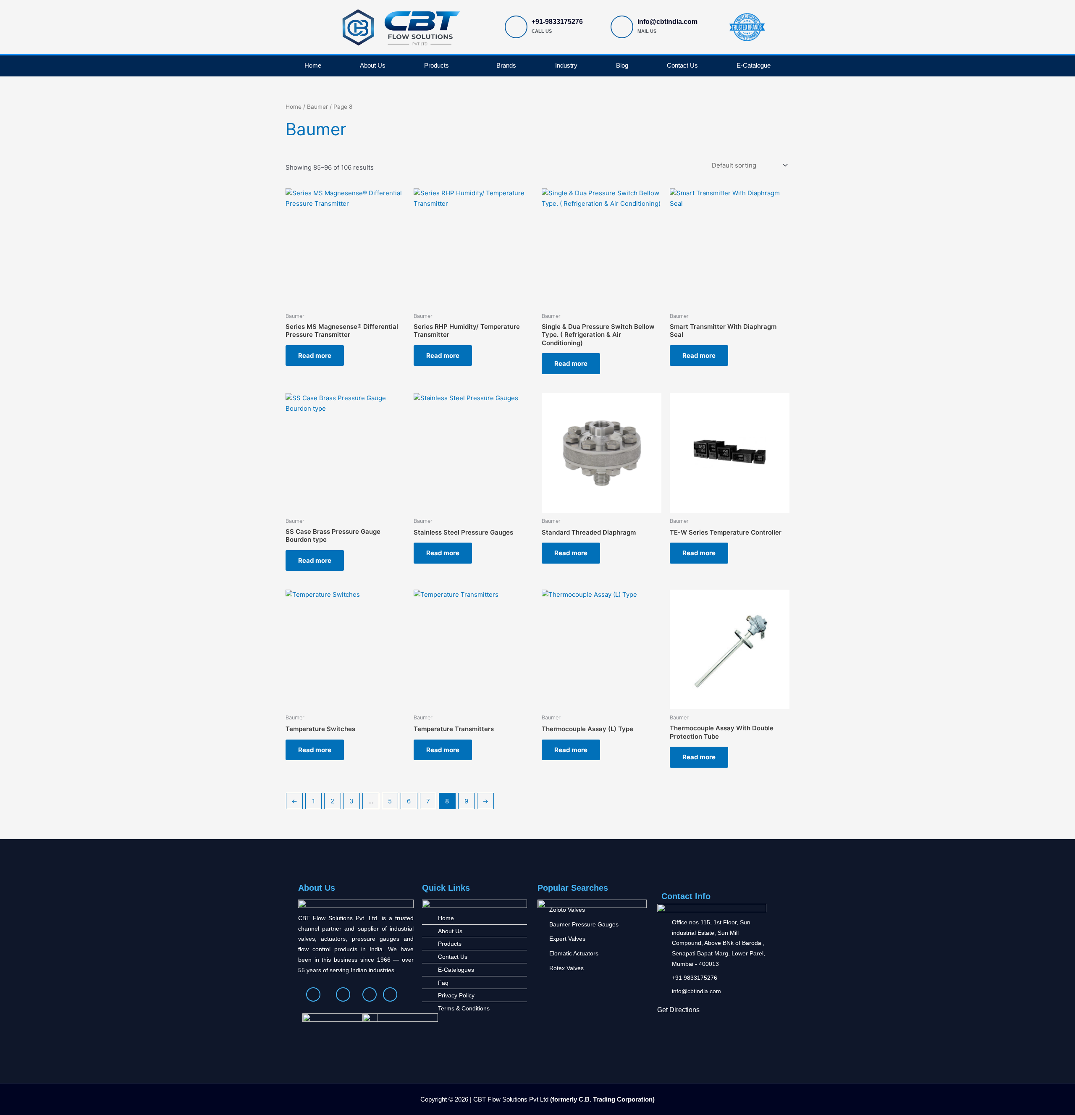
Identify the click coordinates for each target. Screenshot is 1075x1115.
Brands (506, 65)
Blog (622, 65)
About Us (372, 65)
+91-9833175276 (557, 21)
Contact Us (682, 65)
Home (312, 65)
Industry (566, 65)
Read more (314, 355)
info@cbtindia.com (667, 21)
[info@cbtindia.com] (622, 27)
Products (436, 65)
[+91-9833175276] (516, 27)
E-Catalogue (754, 65)
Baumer (317, 106)
